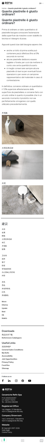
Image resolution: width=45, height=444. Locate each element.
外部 (3, 275)
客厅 (3, 262)
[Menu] (22, 440)
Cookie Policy (7, 432)
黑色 (3, 285)
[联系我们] (9, 440)
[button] (40, 3)
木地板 (4, 246)
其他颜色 (5, 295)
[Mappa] (40, 440)
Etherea (5, 305)
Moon (4, 301)
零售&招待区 (6, 269)
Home (4, 8)
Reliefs (4, 318)
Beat (3, 312)
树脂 (3, 236)
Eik (3, 315)
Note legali (6, 430)
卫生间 (4, 255)
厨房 (3, 259)
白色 (3, 292)
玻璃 (3, 249)
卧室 (3, 265)
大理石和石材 (7, 239)
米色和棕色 (6, 288)
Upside (4, 308)
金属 (3, 232)
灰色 (3, 282)
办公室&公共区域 (8, 272)
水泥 (3, 229)
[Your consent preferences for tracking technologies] (4, 440)
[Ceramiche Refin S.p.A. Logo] (7, 389)
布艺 (3, 242)
